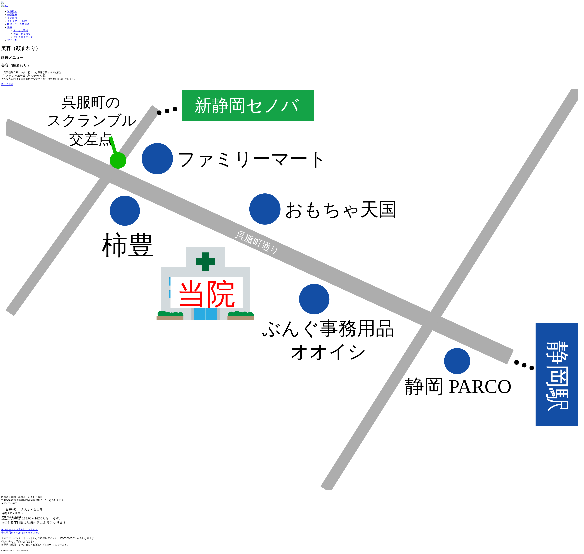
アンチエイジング (23, 37)
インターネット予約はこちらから (19, 529)
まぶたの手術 (20, 30)
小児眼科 (12, 17)
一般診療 (12, 14)
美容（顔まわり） (23, 33)
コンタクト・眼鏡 (17, 21)
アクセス (12, 40)
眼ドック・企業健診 (18, 24)
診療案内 (12, 11)
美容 (9, 27)
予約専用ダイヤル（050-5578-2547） (20, 532)
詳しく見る (7, 84)
